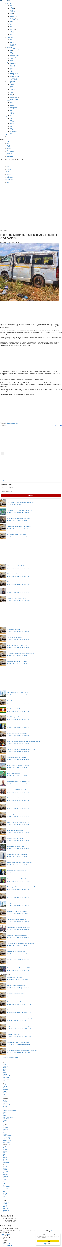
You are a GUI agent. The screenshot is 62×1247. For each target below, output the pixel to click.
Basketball (12, 29)
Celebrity (12, 84)
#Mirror (7, 423)
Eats (11, 50)
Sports (8, 23)
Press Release (13, 20)
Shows (11, 94)
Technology (9, 153)
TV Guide (12, 89)
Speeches (12, 66)
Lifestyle (8, 47)
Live (11, 21)
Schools (12, 33)
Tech (7, 100)
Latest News (7, 159)
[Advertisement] (31, 195)
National (12, 8)
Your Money (13, 45)
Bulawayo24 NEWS (5, 1)
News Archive (6, 1202)
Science (12, 113)
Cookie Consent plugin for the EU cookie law (48, 1244)
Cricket (11, 28)
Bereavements (13, 78)
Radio (11, 92)
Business (8, 37)
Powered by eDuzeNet (5, 1234)
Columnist (12, 63)
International (13, 16)
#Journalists (12, 423)
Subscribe (31, 495)
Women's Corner (14, 73)
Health (11, 13)
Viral (11, 133)
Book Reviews (13, 79)
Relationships (13, 57)
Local (11, 5)
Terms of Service (55, 1231)
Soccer (11, 26)
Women (12, 125)
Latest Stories (10, 156)
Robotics (12, 112)
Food (11, 126)
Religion (12, 15)
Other (11, 36)
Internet (12, 105)
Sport (11, 120)
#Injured (18, 423)
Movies (11, 86)
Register (60, 425)
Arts (11, 91)
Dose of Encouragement (16, 49)
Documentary (13, 131)
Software (12, 110)
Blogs (11, 70)
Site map (5, 1205)
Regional (12, 7)
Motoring (12, 123)
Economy (12, 42)
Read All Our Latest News (11, 1057)
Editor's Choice (16, 159)
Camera (12, 104)
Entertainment (10, 81)
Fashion (12, 52)
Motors (11, 102)
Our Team (5, 1212)
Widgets (5, 1203)
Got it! (48, 1241)
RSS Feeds (6, 1207)
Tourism (12, 128)
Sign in (54, 425)
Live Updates (7, 481)
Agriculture (12, 18)
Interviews (12, 65)
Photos (11, 60)
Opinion (8, 62)
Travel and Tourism (15, 55)
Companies (13, 41)
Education (12, 11)
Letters (11, 68)
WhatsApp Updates (15, 76)
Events (11, 96)
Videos (8, 117)
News (8, 3)
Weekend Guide (14, 99)
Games (11, 88)
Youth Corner (13, 75)
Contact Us (6, 1210)
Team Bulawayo (14, 97)
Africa (11, 10)
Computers (12, 109)
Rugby (11, 31)
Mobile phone (13, 107)
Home (9, 142)
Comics (11, 58)
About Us (5, 1208)
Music (11, 83)
